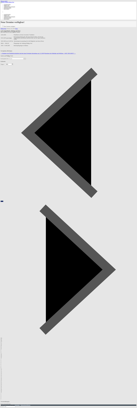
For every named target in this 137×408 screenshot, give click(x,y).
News (16, 28)
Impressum (17, 405)
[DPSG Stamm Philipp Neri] (7, 2)
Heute (2, 201)
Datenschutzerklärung (25, 405)
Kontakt (6, 9)
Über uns (6, 5)
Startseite (7, 4)
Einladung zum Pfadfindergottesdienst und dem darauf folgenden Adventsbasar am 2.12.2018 (22, 53)
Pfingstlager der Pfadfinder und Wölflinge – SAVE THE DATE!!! (60, 53)
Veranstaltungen (9, 6)
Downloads (7, 8)
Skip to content (4, 1)
